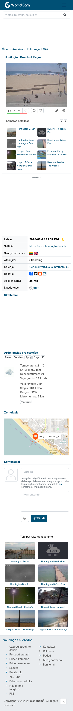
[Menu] (64, 5)
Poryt (36, 357)
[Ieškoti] (65, 15)
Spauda (14, 668)
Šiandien (18, 357)
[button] (57, 110)
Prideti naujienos (19, 663)
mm (36, 287)
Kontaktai (49, 646)
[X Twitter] (35, 273)
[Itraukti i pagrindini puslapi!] (40, 110)
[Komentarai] (34, 110)
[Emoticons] (25, 518)
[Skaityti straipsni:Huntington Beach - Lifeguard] (31, 253)
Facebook (15, 672)
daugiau (27, 402)
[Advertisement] (36, 31)
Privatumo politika (20, 681)
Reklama (48, 651)
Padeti (47, 655)
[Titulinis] (17, 5)
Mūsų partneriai (53, 660)
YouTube (14, 677)
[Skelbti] (31, 273)
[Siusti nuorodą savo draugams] (44, 273)
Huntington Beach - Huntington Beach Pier (26, 143)
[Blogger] (40, 273)
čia (60, 484)
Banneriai (49, 664)
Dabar (8, 357)
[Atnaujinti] (43, 357)
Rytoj (28, 357)
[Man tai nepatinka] (25, 110)
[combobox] (36, 15)
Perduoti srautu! (19, 654)
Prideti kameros (19, 659)
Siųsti (40, 518)
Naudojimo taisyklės (16, 687)
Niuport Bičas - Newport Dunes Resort (24, 165)
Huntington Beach (26, 129)
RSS (11, 693)
